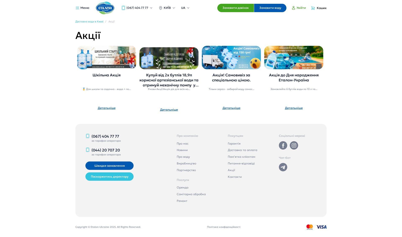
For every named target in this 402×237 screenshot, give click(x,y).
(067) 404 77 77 (137, 8)
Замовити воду (270, 8)
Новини (182, 150)
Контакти (235, 177)
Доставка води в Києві (89, 21)
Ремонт (182, 201)
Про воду (183, 157)
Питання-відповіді (241, 163)
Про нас (182, 143)
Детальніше (107, 108)
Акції (231, 170)
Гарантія (234, 143)
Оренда (182, 187)
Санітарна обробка (191, 194)
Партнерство (186, 170)
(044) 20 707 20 (105, 150)
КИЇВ (167, 8)
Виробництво (186, 163)
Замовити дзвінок (236, 8)
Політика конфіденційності (223, 226)
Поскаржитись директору (109, 176)
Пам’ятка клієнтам (241, 157)
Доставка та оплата (242, 150)
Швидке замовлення (109, 166)
